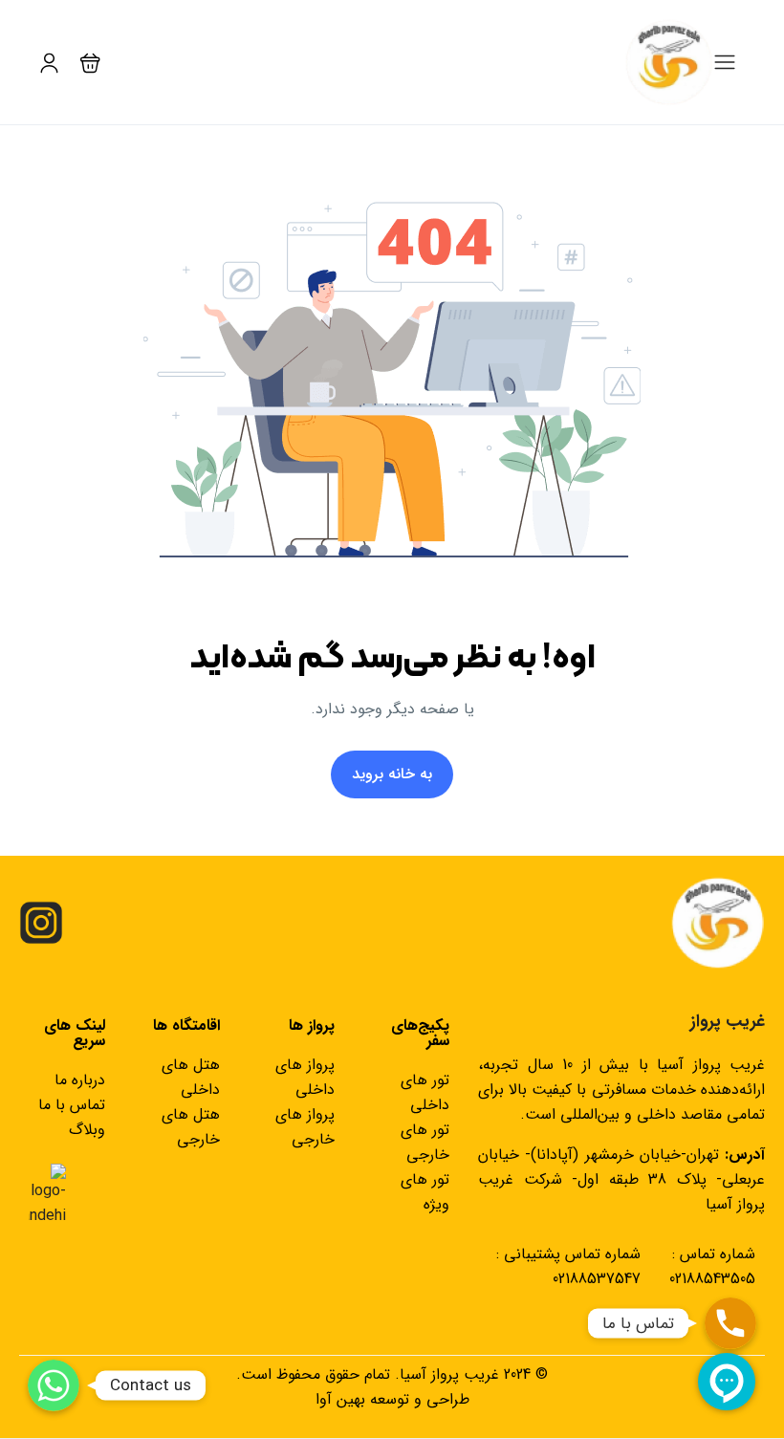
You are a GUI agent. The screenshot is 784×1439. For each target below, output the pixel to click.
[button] (90, 63)
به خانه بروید (392, 774)
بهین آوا (340, 1399)
